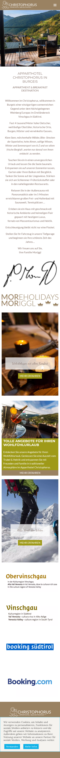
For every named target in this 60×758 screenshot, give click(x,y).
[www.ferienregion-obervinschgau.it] (30, 579)
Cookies (44, 729)
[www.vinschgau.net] (30, 612)
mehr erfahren (30, 375)
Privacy (32, 729)
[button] (30, 274)
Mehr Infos (31, 746)
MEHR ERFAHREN (30, 472)
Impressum (19, 729)
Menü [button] (55, 5)
